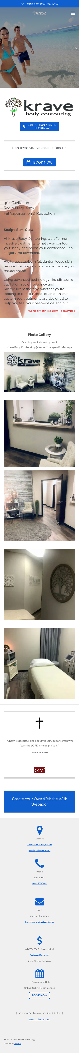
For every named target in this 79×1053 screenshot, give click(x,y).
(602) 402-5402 (39, 883)
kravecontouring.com (39, 1019)
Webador (39, 804)
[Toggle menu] (73, 13)
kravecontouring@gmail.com (39, 922)
